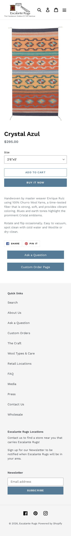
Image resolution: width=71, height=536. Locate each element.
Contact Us (16, 404)
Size (6, 152)
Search (13, 302)
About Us (14, 312)
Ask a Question (35, 255)
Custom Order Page (35, 267)
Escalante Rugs (28, 523)
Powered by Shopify (50, 523)
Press (12, 394)
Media (12, 384)
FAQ (11, 374)
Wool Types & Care (21, 353)
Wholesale (15, 414)
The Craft (14, 343)
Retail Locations (19, 363)
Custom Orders (19, 333)
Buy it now (35, 182)
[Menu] (64, 10)
